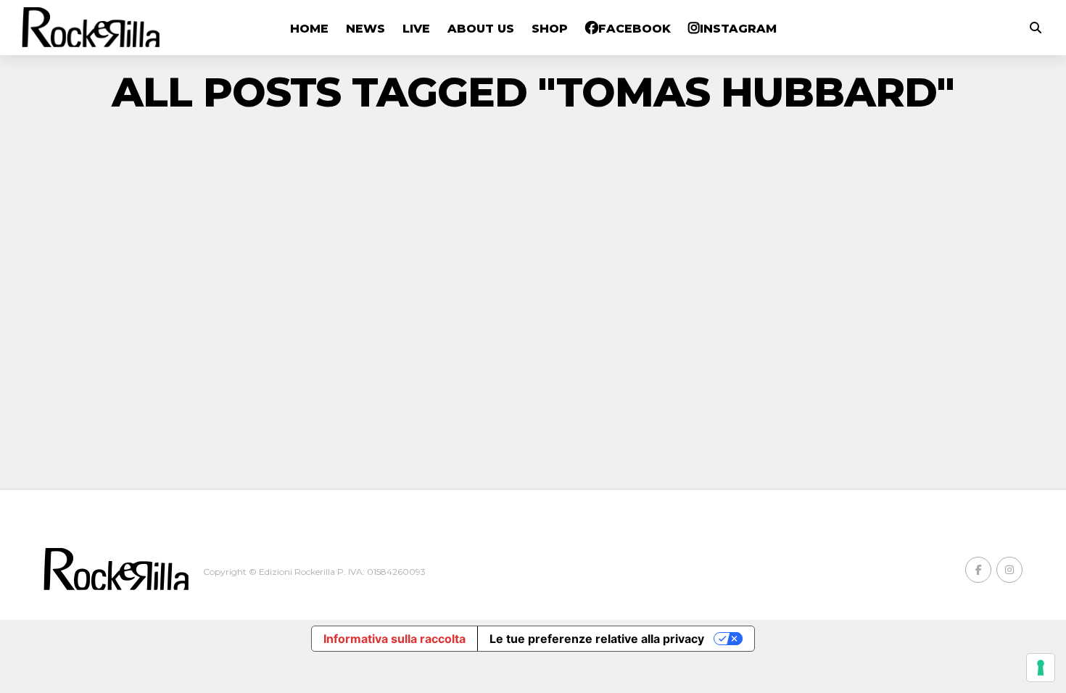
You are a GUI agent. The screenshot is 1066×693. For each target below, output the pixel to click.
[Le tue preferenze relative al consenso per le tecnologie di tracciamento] (1040, 667)
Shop (550, 29)
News (365, 29)
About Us (480, 29)
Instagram (738, 29)
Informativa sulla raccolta (394, 638)
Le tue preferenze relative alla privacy (596, 638)
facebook (634, 29)
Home (309, 29)
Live (416, 29)
